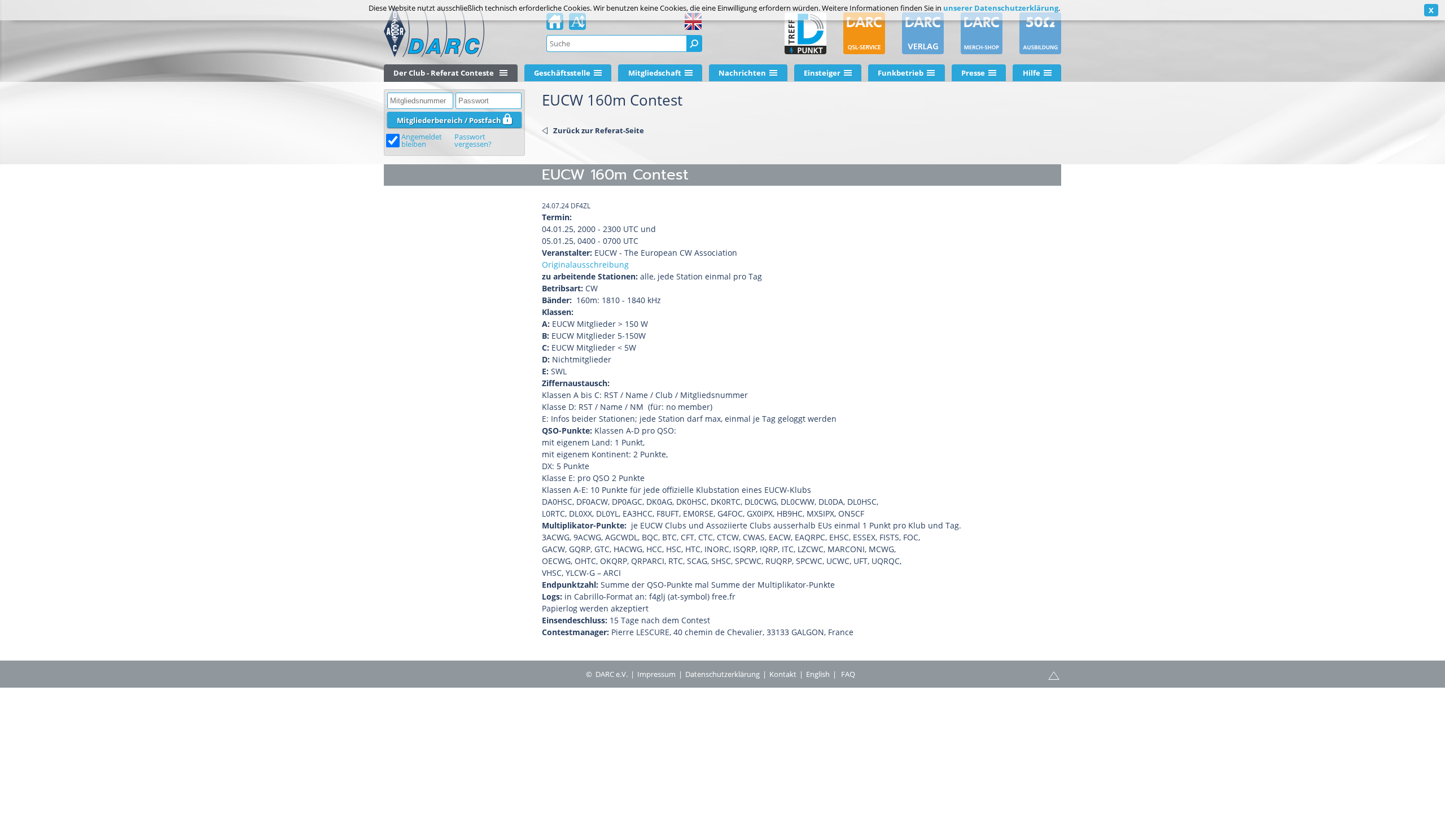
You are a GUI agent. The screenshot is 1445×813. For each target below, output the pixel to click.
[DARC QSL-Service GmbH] (864, 33)
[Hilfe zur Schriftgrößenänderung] (577, 25)
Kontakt (782, 674)
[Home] (554, 25)
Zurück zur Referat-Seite (598, 130)
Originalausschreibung (585, 264)
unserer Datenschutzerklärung (1000, 8)
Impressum (656, 674)
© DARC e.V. (607, 674)
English (818, 674)
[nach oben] (1053, 675)
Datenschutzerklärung (722, 674)
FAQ (848, 674)
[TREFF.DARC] (805, 33)
